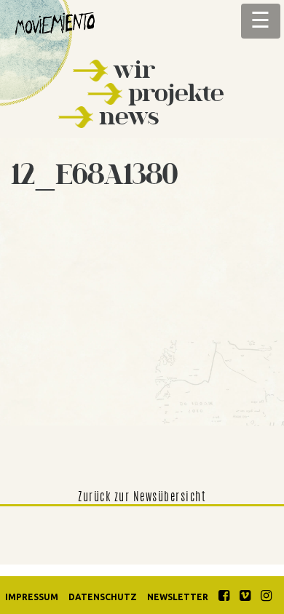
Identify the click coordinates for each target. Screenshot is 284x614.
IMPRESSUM (31, 597)
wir (134, 69)
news (129, 116)
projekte (176, 92)
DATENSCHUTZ (102, 597)
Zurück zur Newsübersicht (142, 497)
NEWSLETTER (177, 597)
